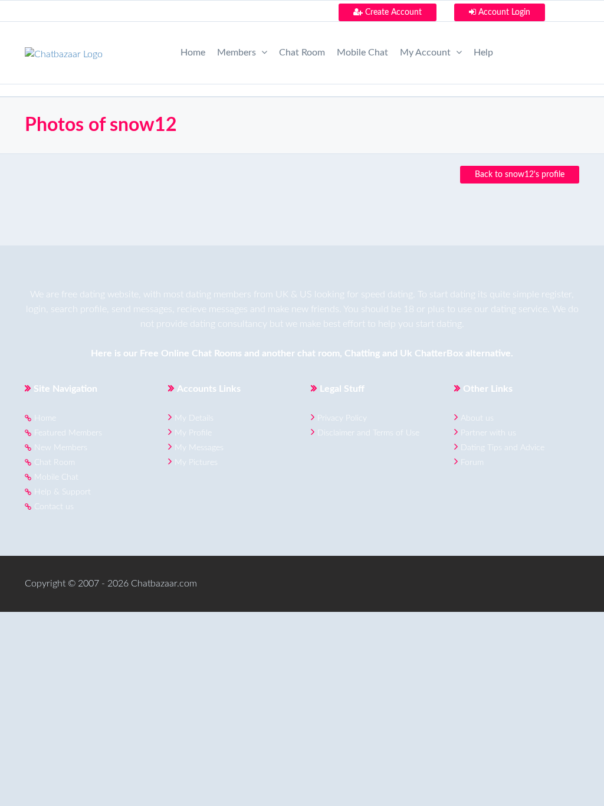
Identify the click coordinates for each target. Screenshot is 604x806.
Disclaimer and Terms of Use (368, 433)
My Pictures (196, 462)
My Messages (199, 448)
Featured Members (68, 433)
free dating (83, 294)
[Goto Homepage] (64, 50)
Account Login (503, 12)
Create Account (392, 12)
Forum (472, 462)
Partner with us (488, 433)
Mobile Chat (362, 52)
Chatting (362, 353)
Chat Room (302, 52)
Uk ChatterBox (431, 353)
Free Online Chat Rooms (191, 353)
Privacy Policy (342, 418)
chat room (318, 353)
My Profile (193, 433)
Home (192, 52)
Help (483, 52)
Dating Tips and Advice (502, 448)
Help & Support (62, 492)
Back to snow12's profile (519, 175)
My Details (194, 418)
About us (477, 418)
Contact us (54, 507)
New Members (60, 448)
